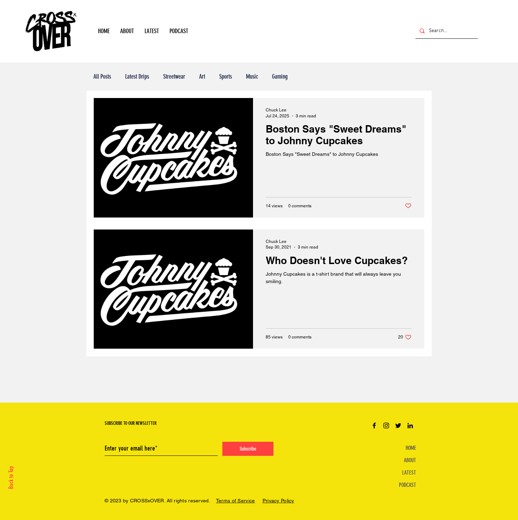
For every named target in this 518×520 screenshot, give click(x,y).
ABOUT (410, 460)
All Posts (102, 76)
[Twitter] (398, 425)
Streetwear (174, 76)
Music (252, 76)
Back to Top (10, 477)
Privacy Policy (278, 500)
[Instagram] (386, 425)
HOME (411, 448)
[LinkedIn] (410, 425)
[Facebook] (374, 425)
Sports (225, 76)
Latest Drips (137, 76)
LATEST (409, 472)
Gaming (280, 76)
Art (202, 76)
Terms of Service (235, 500)
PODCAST (407, 485)
